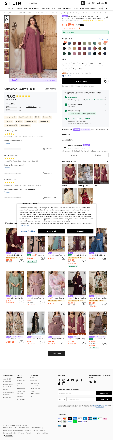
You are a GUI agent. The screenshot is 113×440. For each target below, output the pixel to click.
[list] (72, 382)
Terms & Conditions (39, 430)
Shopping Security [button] (74, 111)
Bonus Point (34, 386)
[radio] (64, 43)
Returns (19, 383)
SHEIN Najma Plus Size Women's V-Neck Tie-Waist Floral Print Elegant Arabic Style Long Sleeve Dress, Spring (98, 339)
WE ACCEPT (62, 415)
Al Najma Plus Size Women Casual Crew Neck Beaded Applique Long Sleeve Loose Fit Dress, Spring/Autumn (77, 298)
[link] (93, 3)
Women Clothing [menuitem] (34, 8)
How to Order (21, 388)
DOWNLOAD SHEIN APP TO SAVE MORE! (99, 376)
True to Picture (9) (11, 125)
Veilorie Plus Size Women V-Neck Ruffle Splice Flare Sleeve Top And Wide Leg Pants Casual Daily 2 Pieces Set (77, 339)
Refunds (19, 386)
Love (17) (19, 121)
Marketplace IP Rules (9, 433)
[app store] (90, 383)
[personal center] (89, 3)
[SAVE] (106, 81)
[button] (102, 3)
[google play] (94, 383)
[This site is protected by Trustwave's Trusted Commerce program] (59, 425)
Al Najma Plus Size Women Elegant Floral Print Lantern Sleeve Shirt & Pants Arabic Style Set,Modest (98, 298)
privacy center (99, 407)
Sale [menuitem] (25, 8)
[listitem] (69, 174)
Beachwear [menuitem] (46, 8)
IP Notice (21, 433)
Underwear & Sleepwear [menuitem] (88, 8)
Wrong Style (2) (25, 125)
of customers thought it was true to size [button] (77, 73)
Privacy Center (7, 428)
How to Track (21, 391)
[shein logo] (13, 3)
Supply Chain (7, 387)
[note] (32, 261)
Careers (5, 389)
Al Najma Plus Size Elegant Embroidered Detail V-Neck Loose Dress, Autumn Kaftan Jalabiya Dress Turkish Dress (15, 255)
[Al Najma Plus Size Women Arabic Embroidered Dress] (15, 283)
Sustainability (7, 381)
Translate (7, 143)
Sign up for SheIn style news (68, 389)
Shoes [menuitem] (76, 8)
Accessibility (30, 433)
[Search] (83, 3)
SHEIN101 (6, 395)
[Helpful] (43, 149)
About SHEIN (7, 379)
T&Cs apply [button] (71, 106)
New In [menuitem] (19, 8)
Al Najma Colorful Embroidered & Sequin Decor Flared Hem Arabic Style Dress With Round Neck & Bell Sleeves (57, 298)
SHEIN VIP (20, 396)
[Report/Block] (55, 149)
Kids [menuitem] (53, 8)
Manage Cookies (36, 428)
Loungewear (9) (10, 117)
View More (56, 354)
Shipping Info (21, 380)
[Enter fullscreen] (55, 76)
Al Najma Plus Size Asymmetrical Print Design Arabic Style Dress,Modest (57, 255)
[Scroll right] (106, 8)
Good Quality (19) (30, 121)
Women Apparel (14, 13)
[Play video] (33, 47)
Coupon (32, 391)
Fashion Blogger (8, 384)
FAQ (31, 396)
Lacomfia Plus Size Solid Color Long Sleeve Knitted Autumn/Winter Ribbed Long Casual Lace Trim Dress (57, 339)
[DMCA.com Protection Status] (64, 425)
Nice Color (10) (44, 121)
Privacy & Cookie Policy (100, 405)
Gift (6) (37, 117)
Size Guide (20, 394)
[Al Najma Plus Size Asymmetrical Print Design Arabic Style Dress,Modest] (57, 240)
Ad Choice (45, 433)
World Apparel (24, 13)
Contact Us (33, 380)
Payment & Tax (34, 383)
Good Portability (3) (25, 117)
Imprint (38, 433)
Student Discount (8, 392)
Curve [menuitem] (59, 8)
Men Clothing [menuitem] (67, 8)
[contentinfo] (85, 420)
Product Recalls (35, 388)
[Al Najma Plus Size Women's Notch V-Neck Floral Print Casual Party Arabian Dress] (15, 323)
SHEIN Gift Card (35, 394)
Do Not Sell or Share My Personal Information (17, 430)
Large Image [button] (104, 39)
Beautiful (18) (47, 117)
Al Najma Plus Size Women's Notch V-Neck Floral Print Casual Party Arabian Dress (15, 339)
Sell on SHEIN (21, 399)
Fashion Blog (7, 397)
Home (6, 13)
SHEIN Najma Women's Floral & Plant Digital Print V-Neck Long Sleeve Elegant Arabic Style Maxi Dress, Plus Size (36, 339)
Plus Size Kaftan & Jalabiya (54, 13)
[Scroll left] (104, 8)
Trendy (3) (9, 121)
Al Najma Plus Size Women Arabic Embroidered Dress (15, 298)
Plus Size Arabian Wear (37, 13)
